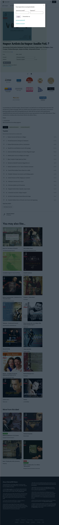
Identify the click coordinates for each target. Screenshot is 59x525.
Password (32, 10)
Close (43, 5)
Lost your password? (20, 20)
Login (18, 16)
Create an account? (20, 23)
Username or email (20, 10)
